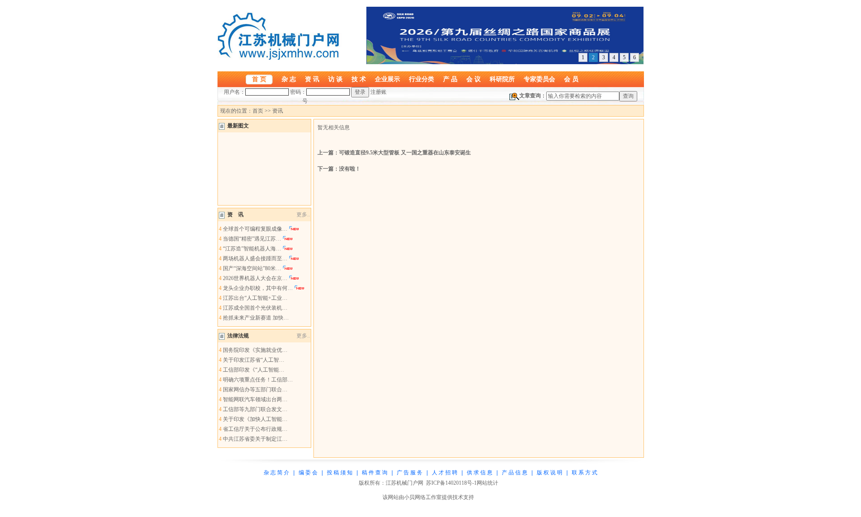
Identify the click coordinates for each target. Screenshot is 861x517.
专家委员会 (539, 79)
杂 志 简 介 (276, 472)
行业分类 (421, 79)
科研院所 (502, 79)
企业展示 (387, 79)
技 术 (359, 79)
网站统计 (487, 483)
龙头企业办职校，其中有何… (258, 288)
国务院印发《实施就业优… (255, 350)
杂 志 (289, 79)
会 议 (473, 79)
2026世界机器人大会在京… (255, 278)
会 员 (571, 79)
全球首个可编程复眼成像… (255, 229)
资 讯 (312, 79)
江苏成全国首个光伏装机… (255, 308)
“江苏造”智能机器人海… (252, 248)
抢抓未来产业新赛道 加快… (256, 318)
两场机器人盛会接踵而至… (255, 258)
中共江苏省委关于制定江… (255, 439)
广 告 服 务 (409, 472)
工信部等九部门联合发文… (255, 409)
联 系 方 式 (584, 472)
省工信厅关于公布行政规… (255, 429)
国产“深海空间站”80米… (252, 268)
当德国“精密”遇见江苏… (252, 239)
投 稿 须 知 (339, 472)
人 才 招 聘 (444, 472)
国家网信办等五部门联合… (255, 389)
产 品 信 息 (514, 472)
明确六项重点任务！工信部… (258, 380)
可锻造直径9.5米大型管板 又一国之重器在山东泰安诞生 (405, 152)
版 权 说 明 (549, 472)
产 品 (450, 79)
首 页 (259, 79)
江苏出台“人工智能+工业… (255, 298)
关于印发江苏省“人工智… (253, 360)
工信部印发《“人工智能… (253, 370)
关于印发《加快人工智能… (255, 419)
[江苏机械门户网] (280, 58)
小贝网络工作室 (423, 497)
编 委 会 (308, 472)
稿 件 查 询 (374, 472)
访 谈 (335, 79)
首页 (257, 111)
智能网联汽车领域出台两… (255, 399)
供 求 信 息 (479, 472)
